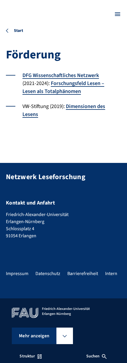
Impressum (17, 273)
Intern (111, 273)
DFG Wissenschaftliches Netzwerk (60, 75)
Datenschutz (47, 273)
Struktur (27, 356)
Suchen (93, 356)
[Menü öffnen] (117, 14)
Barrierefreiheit (82, 273)
